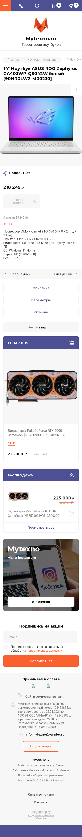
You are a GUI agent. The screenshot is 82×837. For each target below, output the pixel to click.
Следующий (63, 274)
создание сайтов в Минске (41, 817)
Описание (41, 288)
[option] (41, 125)
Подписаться (41, 661)
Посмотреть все (41, 527)
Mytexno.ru (41, 38)
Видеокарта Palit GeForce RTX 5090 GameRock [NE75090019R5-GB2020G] (36, 433)
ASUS (7, 224)
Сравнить (76, 89)
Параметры (41, 300)
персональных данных (43, 650)
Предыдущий (20, 274)
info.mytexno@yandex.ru (44, 734)
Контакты (41, 802)
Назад (41, 327)
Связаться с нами (41, 794)
